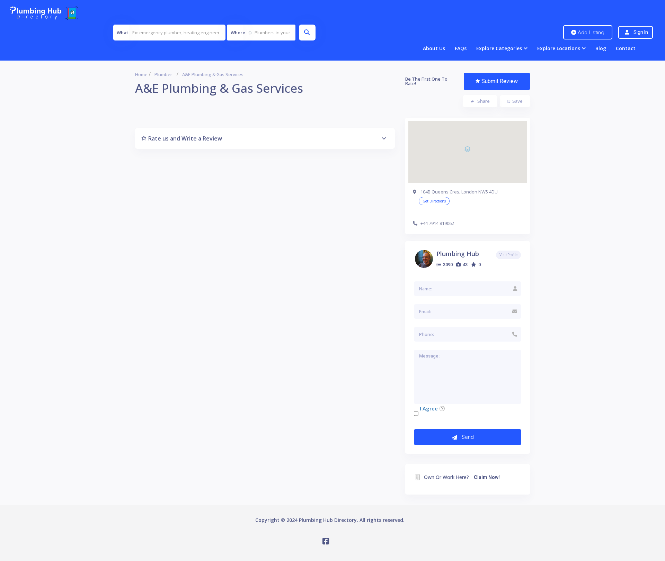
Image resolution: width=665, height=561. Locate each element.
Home (141, 74)
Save (517, 101)
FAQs (461, 48)
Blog (600, 48)
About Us (434, 48)
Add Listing (590, 32)
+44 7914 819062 (437, 223)
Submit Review (499, 81)
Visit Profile (508, 255)
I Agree (429, 408)
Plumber (163, 74)
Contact (626, 48)
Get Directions (434, 201)
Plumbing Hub (457, 254)
